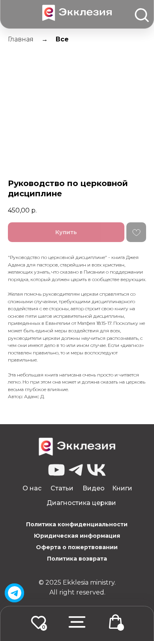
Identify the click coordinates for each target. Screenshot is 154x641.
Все (62, 39)
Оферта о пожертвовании (77, 547)
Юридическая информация (77, 535)
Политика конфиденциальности (77, 524)
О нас (32, 488)
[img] (14, 593)
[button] (77, 622)
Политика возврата (77, 558)
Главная (21, 39)
